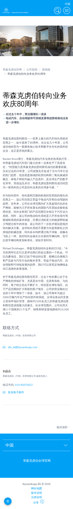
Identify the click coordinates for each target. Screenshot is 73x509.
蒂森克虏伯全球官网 (37, 460)
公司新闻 (31, 69)
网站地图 (36, 488)
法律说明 (36, 497)
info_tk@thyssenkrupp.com (22, 347)
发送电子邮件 (15, 392)
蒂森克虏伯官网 (12, 69)
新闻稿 (46, 69)
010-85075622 (24, 384)
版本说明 (36, 492)
